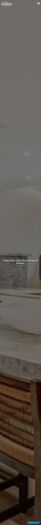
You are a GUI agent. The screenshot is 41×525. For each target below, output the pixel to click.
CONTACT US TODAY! (33, 522)
